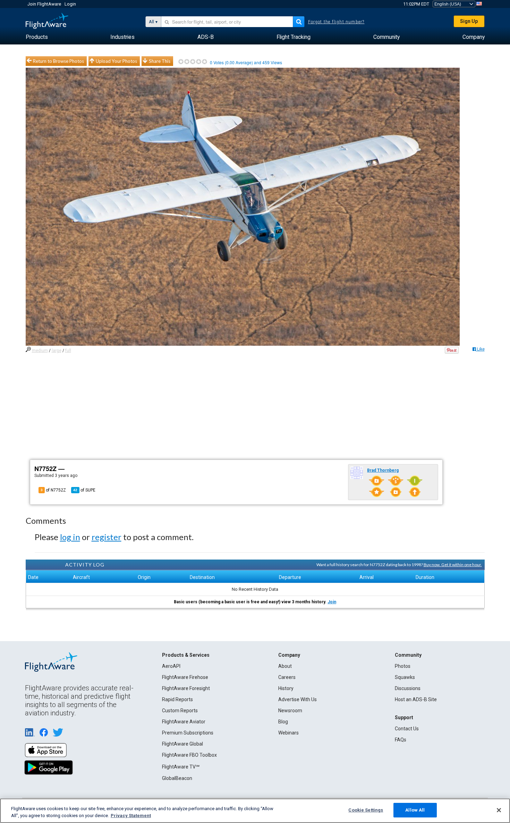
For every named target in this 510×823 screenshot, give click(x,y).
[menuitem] (37, 37)
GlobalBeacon (177, 778)
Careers (287, 677)
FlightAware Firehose (185, 677)
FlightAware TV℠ (180, 767)
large (56, 350)
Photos (402, 666)
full (68, 350)
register (106, 537)
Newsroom (290, 710)
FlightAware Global (182, 744)
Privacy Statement (131, 815)
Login (70, 4)
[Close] (499, 810)
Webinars (288, 733)
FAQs (400, 739)
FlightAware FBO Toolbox (189, 755)
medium (40, 350)
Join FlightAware (44, 4)
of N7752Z (53, 490)
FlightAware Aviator (183, 721)
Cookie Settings (365, 810)
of (84, 490)
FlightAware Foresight (186, 688)
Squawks (405, 677)
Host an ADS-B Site (416, 699)
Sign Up (469, 21)
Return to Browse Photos (58, 61)
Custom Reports (180, 710)
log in (70, 537)
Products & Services (186, 655)
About (285, 666)
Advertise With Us (297, 699)
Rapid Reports (177, 699)
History (286, 688)
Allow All (415, 810)
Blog (283, 721)
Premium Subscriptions (187, 733)
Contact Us (407, 728)
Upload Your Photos (116, 61)
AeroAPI (171, 666)
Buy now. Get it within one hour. (453, 564)
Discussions (407, 688)
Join (332, 601)
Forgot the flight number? (336, 21)
